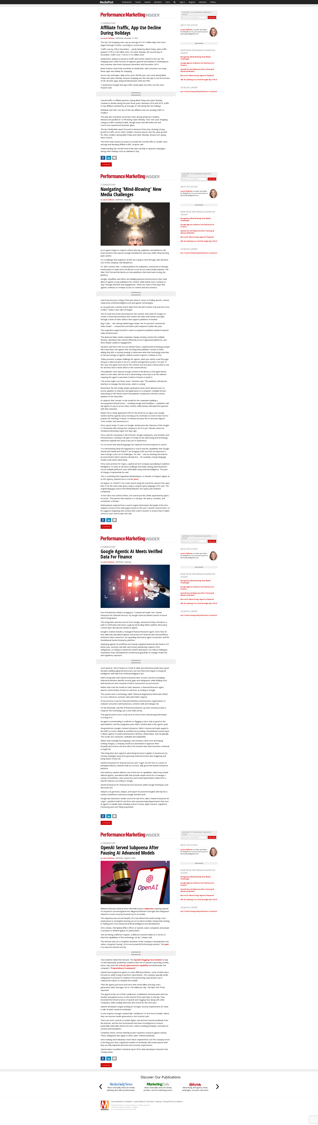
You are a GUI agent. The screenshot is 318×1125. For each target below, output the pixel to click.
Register (192, 2)
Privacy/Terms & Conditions (173, 1102)
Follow (213, 2)
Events (138, 2)
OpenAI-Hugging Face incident (148, 959)
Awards (147, 2)
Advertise (202, 2)
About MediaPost (117, 1102)
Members (158, 2)
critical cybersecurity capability (134, 965)
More (168, 2)
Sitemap (158, 1102)
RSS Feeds (150, 1102)
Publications (127, 2)
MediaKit (128, 1102)
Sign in (182, 2)
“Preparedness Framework (122, 968)
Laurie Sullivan (108, 38)
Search (174, 2)
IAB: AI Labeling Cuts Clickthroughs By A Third (198, 80)
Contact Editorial (139, 1102)
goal (166, 944)
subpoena (148, 908)
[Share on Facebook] (103, 158)
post (136, 479)
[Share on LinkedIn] (108, 158)
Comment (106, 164)
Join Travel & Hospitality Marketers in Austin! (198, 91)
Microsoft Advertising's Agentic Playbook (197, 75)
